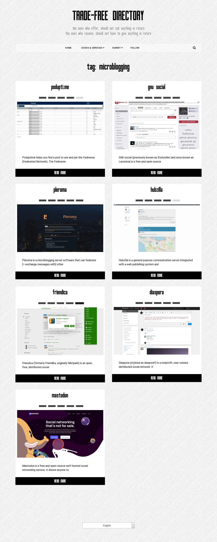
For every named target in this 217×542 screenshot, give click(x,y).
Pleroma (60, 189)
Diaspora (157, 292)
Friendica (60, 292)
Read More (60, 172)
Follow (135, 48)
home (68, 48)
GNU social (156, 86)
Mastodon (60, 395)
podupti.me (60, 86)
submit (116, 48)
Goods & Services (91, 48)
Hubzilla (157, 189)
